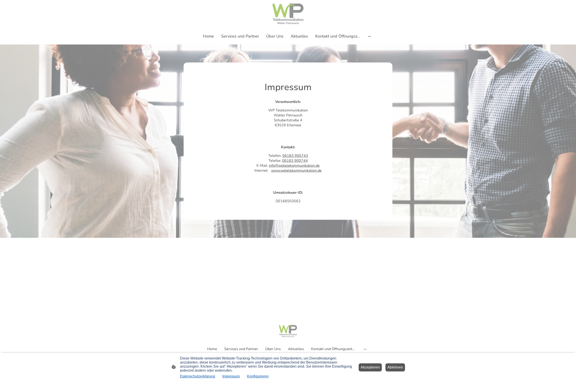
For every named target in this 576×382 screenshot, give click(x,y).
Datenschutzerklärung (197, 376)
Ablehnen (395, 367)
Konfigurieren (258, 376)
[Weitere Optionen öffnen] (369, 36)
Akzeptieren (370, 367)
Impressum (231, 376)
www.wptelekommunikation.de (296, 170)
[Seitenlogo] (288, 13)
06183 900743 (295, 155)
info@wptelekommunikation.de (294, 165)
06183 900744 (295, 160)
